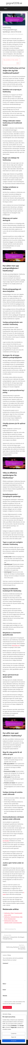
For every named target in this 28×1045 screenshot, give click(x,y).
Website (5, 995)
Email (4, 989)
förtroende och (15, 645)
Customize (13, 1033)
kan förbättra (6, 840)
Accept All (13, 1040)
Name (5, 983)
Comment (6, 963)
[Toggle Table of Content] (17, 63)
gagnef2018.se (14, 3)
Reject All (13, 1037)
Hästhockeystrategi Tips (10, 929)
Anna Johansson (19, 34)
